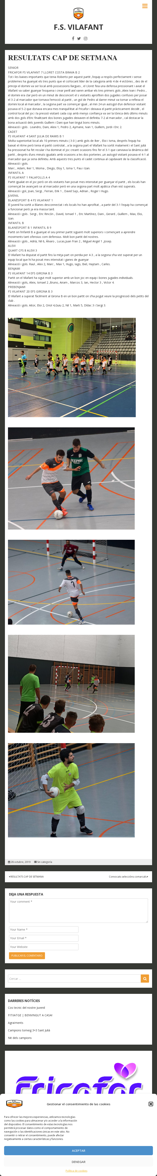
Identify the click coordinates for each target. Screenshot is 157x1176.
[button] (151, 1104)
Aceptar (78, 1150)
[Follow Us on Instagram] (85, 38)
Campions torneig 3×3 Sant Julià (29, 1030)
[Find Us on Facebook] (73, 38)
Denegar (78, 1162)
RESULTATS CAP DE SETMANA (27, 876)
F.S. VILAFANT (78, 27)
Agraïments (15, 1023)
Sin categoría (44, 862)
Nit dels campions (20, 1038)
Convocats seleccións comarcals (128, 876)
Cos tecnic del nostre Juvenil (26, 1008)
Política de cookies (76, 1171)
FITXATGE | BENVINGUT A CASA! (30, 1015)
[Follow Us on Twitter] (79, 38)
